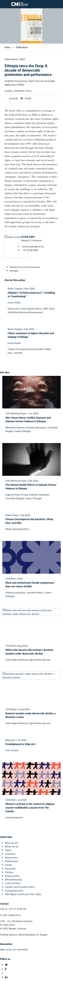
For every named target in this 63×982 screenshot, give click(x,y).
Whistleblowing (13, 879)
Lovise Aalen (28, 236)
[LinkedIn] (6, 977)
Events (8, 864)
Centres (9, 872)
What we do (11, 846)
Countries (10, 853)
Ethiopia (13, 270)
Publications (22, 47)
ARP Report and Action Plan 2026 (23, 894)
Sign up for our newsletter (14, 949)
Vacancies (10, 868)
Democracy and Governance (24, 267)
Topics (8, 850)
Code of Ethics (13, 883)
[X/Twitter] (6, 965)
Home (7, 47)
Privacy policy (12, 876)
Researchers (11, 857)
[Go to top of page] (58, 978)
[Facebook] (6, 969)
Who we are (11, 842)
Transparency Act (14, 890)
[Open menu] (4, 4)
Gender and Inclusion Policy (20, 887)
